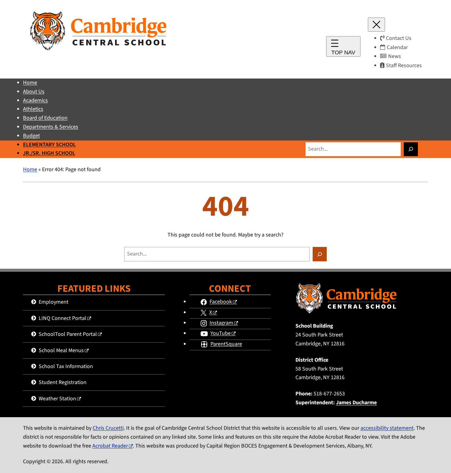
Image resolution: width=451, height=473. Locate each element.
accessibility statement (387, 428)
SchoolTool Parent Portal (68, 334)
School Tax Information (66, 366)
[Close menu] (376, 24)
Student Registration (63, 382)
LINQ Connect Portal (62, 318)
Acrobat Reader (110, 446)
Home (30, 169)
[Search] (411, 149)
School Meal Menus (61, 350)
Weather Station (57, 398)
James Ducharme (356, 402)
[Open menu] (343, 46)
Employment (53, 302)
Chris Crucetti (108, 428)
